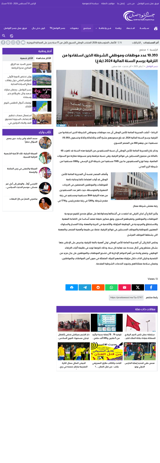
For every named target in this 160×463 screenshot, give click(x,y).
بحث (4, 35)
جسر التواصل (152, 66)
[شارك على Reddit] (98, 287)
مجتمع (142, 49)
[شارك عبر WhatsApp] (111, 287)
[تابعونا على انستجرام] (12, 42)
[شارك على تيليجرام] (84, 287)
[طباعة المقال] (71, 287)
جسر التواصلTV (57, 28)
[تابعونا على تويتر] (17, 42)
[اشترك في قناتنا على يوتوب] (22, 42)
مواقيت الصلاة (108, 3)
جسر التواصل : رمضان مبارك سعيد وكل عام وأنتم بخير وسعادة (17, 93)
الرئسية (156, 28)
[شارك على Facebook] (151, 287)
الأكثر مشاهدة (43, 58)
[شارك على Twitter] (137, 287)
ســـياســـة (144, 28)
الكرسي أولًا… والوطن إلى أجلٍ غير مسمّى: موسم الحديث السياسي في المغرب (21, 187)
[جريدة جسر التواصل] (80, 15)
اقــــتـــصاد (130, 28)
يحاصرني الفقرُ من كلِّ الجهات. (23, 199)
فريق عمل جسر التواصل (15, 28)
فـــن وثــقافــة (105, 28)
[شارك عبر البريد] (124, 287)
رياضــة (118, 28)
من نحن (131, 3)
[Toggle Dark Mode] (12, 35)
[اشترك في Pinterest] (7, 42)
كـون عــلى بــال (38, 28)
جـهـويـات (74, 28)
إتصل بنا (121, 3)
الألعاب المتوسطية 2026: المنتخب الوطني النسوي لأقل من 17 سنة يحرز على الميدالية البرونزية (87, 42)
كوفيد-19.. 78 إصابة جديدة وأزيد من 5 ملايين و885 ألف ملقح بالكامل (106, 338)
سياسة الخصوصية (90, 3)
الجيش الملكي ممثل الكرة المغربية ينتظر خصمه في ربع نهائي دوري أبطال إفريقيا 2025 (74, 366)
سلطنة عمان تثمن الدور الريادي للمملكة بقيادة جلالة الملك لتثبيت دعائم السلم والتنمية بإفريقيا (139, 338)
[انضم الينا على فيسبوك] (2, 42)
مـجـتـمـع (87, 28)
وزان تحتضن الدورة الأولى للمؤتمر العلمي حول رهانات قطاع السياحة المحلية (18, 80)
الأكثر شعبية (26, 58)
